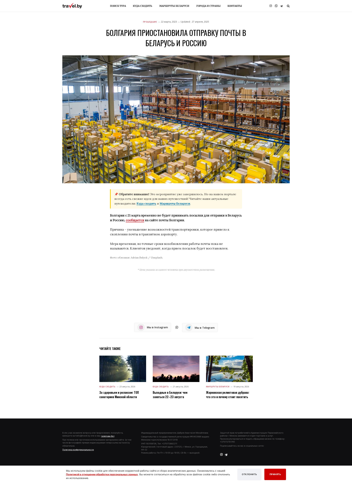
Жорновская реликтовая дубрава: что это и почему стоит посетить (227, 394)
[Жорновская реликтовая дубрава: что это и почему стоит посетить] (229, 369)
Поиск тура (118, 6)
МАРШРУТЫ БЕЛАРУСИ (218, 386)
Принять (275, 474)
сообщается (135, 220)
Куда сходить (142, 6)
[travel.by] (72, 5)
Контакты (235, 6)
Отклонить (249, 474)
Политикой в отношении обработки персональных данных (102, 474)
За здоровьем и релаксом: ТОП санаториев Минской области (119, 394)
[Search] (288, 6)
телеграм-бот (107, 436)
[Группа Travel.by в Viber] (276, 6)
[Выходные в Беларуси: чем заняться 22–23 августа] (176, 369)
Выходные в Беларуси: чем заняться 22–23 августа (170, 394)
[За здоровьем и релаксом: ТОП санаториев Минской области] (122, 369)
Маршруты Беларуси (174, 6)
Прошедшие (150, 22)
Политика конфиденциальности (78, 449)
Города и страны (208, 6)
